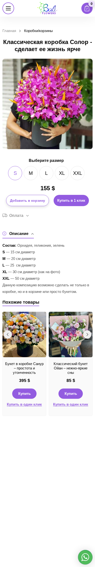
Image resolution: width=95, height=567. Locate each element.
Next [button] (87, 334)
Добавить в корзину (27, 200)
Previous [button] (8, 334)
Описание (18, 234)
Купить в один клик (24, 404)
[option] (24, 364)
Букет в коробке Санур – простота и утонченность (24, 368)
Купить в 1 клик (71, 200)
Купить (24, 393)
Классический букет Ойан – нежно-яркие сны (71, 368)
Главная (9, 31)
